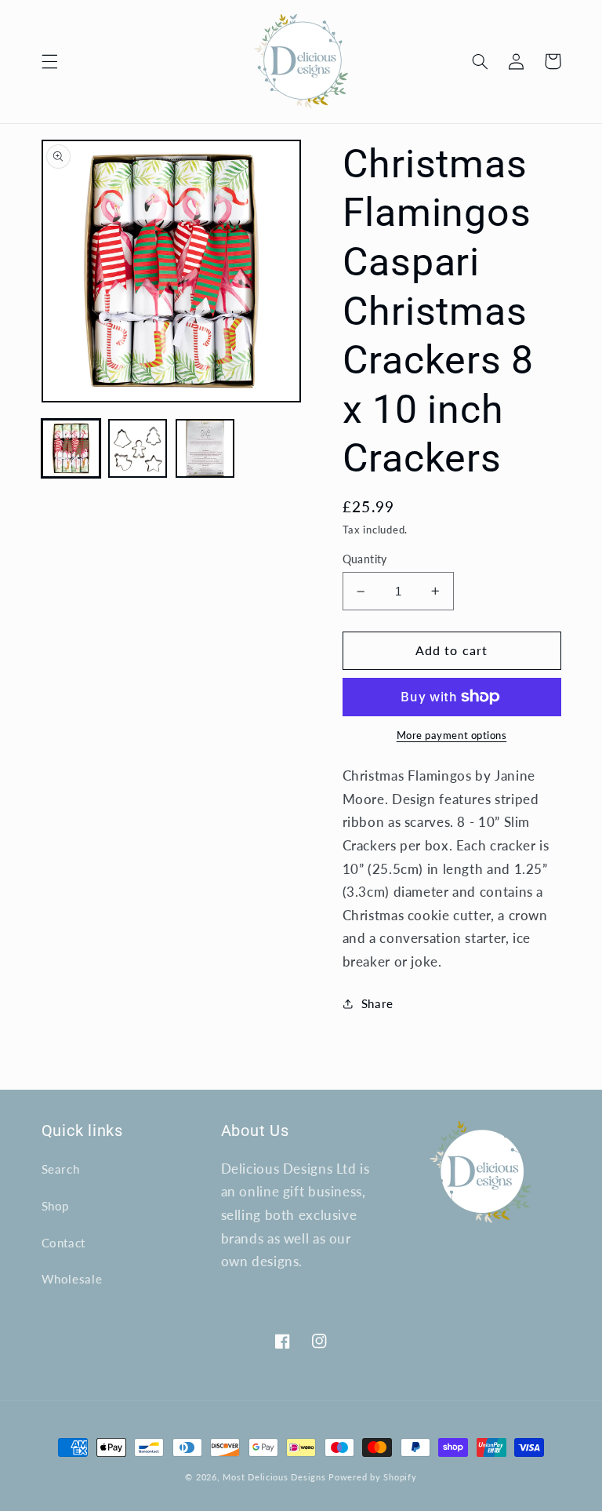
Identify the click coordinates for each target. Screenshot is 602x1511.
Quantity (365, 559)
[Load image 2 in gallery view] (137, 448)
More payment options (452, 735)
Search (61, 1169)
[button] (49, 61)
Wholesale (72, 1279)
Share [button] (377, 1003)
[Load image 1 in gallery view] (71, 448)
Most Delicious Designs (274, 1477)
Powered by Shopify (372, 1477)
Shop (56, 1206)
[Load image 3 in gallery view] (205, 448)
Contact (63, 1243)
